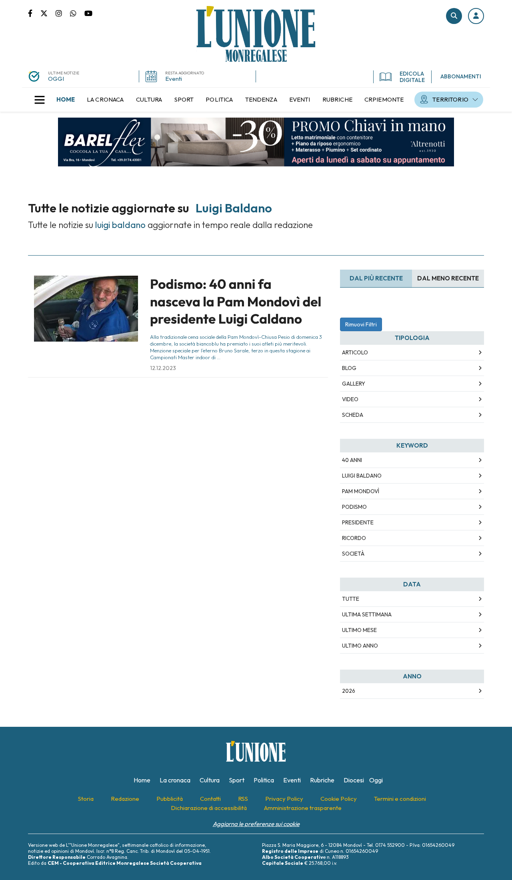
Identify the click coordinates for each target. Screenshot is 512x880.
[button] (476, 16)
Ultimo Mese (359, 630)
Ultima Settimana (367, 614)
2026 (348, 690)
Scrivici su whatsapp (77, 13)
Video (350, 399)
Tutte (350, 598)
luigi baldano (362, 475)
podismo (354, 506)
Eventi (173, 78)
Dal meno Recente (448, 278)
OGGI (56, 78)
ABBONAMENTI (460, 76)
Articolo (355, 352)
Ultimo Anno (360, 645)
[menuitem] (65, 100)
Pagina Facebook (34, 13)
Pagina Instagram (63, 13)
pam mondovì (360, 491)
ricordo (354, 538)
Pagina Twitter (48, 13)
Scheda (352, 414)
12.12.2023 (163, 368)
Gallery (353, 383)
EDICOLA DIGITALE (412, 76)
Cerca (454, 16)
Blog (349, 368)
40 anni (352, 460)
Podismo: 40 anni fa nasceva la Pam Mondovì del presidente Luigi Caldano (235, 301)
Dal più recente (376, 278)
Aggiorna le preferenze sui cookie (256, 824)
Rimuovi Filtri (361, 324)
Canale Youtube (88, 13)
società (353, 553)
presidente (358, 522)
